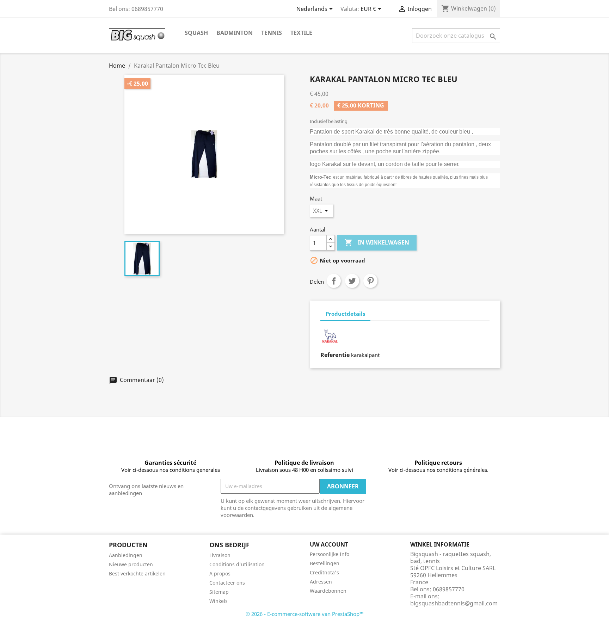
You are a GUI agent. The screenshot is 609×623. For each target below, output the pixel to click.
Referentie (335, 354)
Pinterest (370, 281)
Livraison (219, 555)
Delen (334, 281)
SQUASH (196, 33)
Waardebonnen (328, 590)
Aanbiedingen (125, 555)
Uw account (329, 544)
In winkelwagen (376, 242)
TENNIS (271, 33)
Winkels (218, 601)
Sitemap (219, 591)
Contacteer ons (227, 582)
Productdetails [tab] (345, 313)
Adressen (321, 581)
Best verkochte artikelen (137, 573)
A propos (219, 573)
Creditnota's (324, 572)
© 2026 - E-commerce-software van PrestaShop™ (305, 613)
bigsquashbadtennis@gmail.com (454, 603)
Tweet (352, 281)
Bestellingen (324, 563)
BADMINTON (234, 33)
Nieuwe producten (131, 564)
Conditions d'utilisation (237, 564)
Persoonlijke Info (329, 554)
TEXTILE (301, 33)
